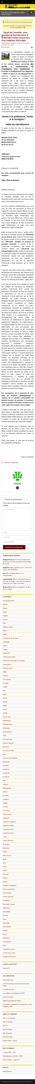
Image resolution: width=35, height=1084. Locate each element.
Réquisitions (6, 911)
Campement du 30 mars (10, 638)
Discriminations (25, 43)
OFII (4, 863)
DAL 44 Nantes (7, 1029)
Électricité (4, 45)
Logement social (8, 829)
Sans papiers (7, 926)
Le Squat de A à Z (8, 989)
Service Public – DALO (10, 1040)
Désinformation (7, 724)
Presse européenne (9, 889)
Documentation (7, 739)
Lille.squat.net (7, 1071)
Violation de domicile (9, 956)
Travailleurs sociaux (9, 949)
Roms (8, 45)
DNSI (4, 735)
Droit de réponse (8, 743)
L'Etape (5, 803)
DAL (4, 690)
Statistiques (6, 938)
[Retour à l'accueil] (17, 7)
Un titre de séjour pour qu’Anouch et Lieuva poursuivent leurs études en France (17, 562)
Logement (6, 818)
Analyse (5, 615)
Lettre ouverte (7, 814)
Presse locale (7, 893)
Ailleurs (5, 608)
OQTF (5, 870)
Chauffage (6, 642)
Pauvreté (5, 874)
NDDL (5, 859)
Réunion (5, 915)
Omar (4, 866)
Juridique (6, 799)
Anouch (5, 619)
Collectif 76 (6, 653)
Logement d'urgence (9, 822)
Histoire (5, 792)
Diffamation (6, 728)
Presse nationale (8, 896)
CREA (5, 672)
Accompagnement (8, 600)
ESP (4, 754)
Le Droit (5, 807)
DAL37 (5, 709)
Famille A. (6, 765)
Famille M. (6, 777)
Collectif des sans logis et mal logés (14, 660)
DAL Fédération (8, 1037)
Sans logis (6, 923)
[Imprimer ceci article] (32, 47)
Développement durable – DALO (13, 1056)
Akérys (5, 612)
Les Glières (6, 810)
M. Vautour (6, 844)
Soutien (5, 930)
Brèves (5, 630)
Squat (12, 45)
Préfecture (7, 462)
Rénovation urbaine (9, 904)
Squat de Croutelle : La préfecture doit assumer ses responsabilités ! (17, 26)
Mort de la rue (7, 855)
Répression (14, 462)
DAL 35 (5, 1025)
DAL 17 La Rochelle (9, 1018)
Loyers (5, 837)
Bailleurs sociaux (8, 627)
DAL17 (5, 694)
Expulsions (6, 762)
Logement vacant (8, 833)
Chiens (5, 645)
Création (5, 675)
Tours (4, 945)
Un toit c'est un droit (9, 953)
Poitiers (5, 881)
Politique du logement (9, 885)
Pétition (5, 878)
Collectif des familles (9, 657)
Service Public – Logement (11, 1060)
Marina (5, 852)
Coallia (5, 649)
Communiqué (7, 664)
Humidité (5, 795)
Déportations (7, 720)
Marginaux (6, 848)
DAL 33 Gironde (8, 1022)
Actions (5, 604)
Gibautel (5, 784)
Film (4, 780)
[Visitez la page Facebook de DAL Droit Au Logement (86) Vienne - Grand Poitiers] (2, 1)
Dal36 (5, 705)
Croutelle (18, 43)
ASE (4, 623)
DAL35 (5, 702)
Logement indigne (8, 825)
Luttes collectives (8, 840)
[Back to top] (30, 1079)
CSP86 (5, 687)
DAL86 (5, 43)
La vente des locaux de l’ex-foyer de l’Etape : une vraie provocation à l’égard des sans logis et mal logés (17, 581)
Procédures (6, 900)
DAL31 (5, 698)
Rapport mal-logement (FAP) (12, 1000)
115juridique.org (8, 980)
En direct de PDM (8, 750)
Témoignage (7, 941)
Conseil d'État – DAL (9, 1052)
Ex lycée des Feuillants (10, 758)
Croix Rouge (7, 679)
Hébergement (7, 788)
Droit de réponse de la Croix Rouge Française (18, 22)
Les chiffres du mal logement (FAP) (14, 993)
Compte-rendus (8, 668)
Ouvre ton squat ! (8, 997)
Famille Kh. (6, 773)
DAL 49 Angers (7, 1033)
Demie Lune (6, 717)
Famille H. (6, 769)
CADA (5, 634)
